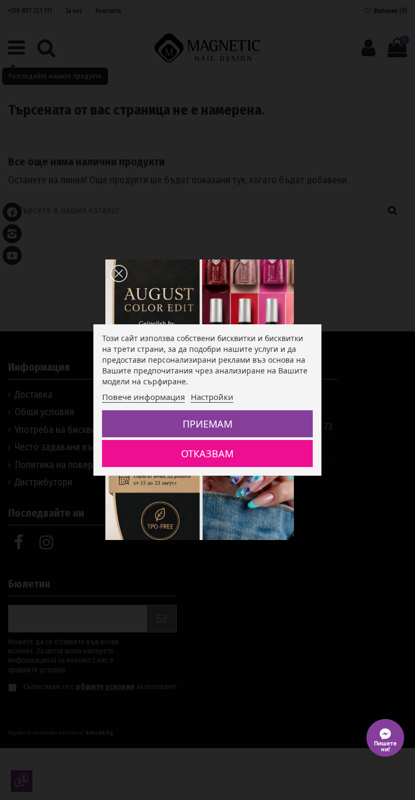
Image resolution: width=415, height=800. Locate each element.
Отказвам (207, 453)
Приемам (207, 423)
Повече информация (143, 396)
